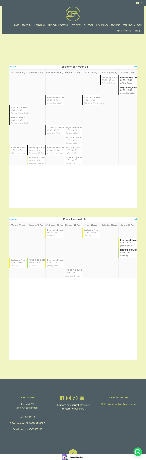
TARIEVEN (88, 25)
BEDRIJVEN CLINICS (132, 25)
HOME (16, 25)
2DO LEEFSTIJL (124, 31)
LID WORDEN (102, 25)
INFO (137, 31)
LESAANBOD (39, 25)
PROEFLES (27, 25)
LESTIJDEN (76, 25)
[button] (137, 451)
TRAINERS (115, 25)
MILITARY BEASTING (58, 25)
